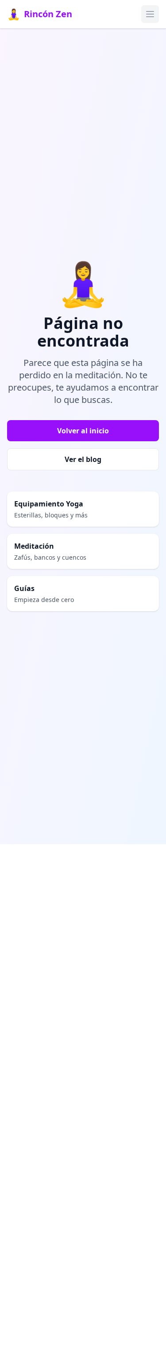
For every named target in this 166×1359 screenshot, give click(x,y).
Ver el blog (83, 459)
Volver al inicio (83, 431)
